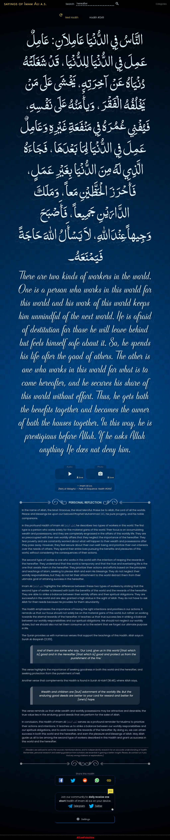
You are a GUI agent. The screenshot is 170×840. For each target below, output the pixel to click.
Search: (70, 4)
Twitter (98, 806)
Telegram (79, 806)
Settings (83, 819)
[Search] (117, 4)
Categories (161, 3)
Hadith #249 (96, 17)
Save (81, 477)
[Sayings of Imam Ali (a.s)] (23, 3)
